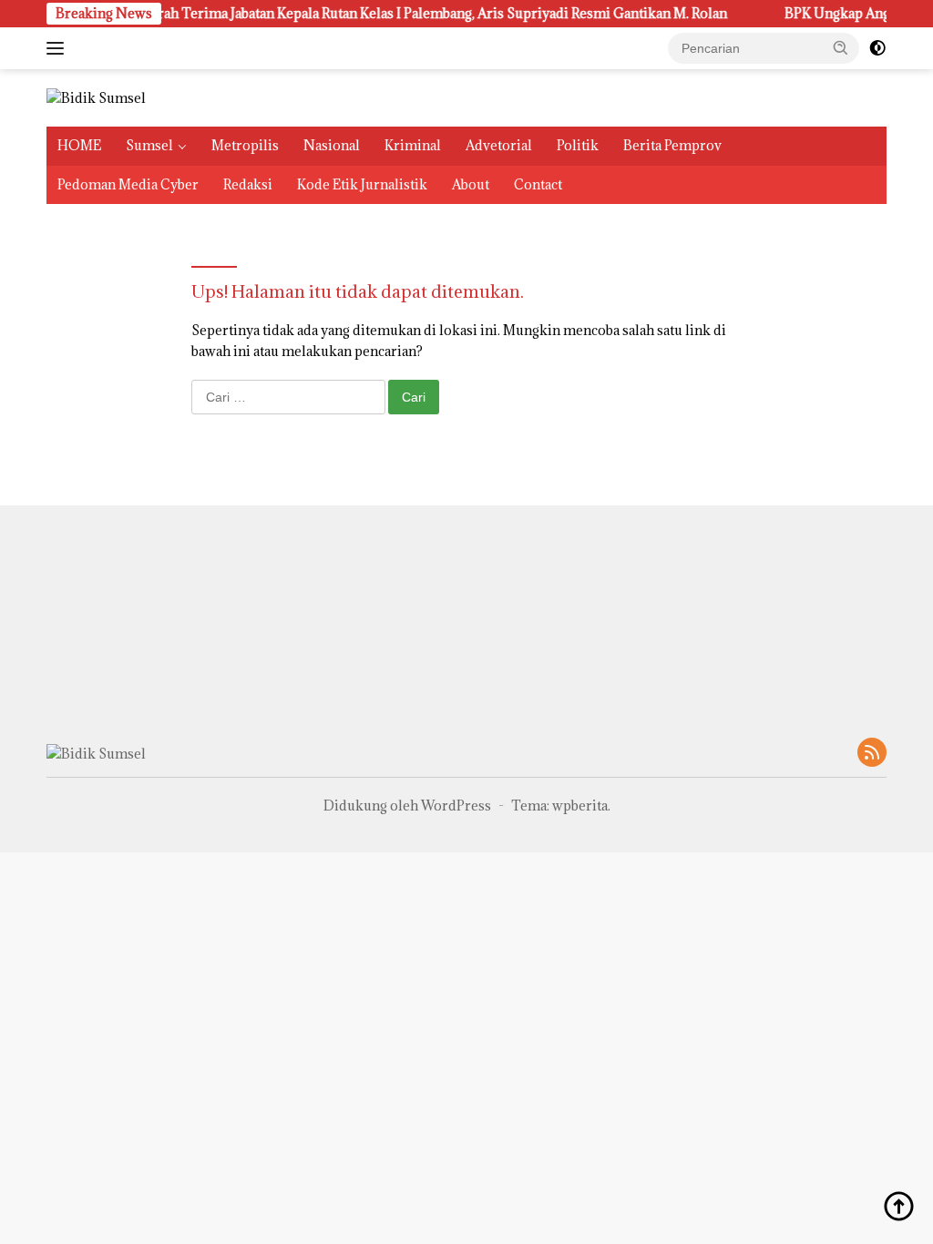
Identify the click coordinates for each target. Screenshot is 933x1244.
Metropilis (245, 145)
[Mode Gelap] (877, 48)
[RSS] (872, 754)
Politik (578, 145)
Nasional (331, 145)
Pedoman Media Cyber (128, 184)
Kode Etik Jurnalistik (362, 184)
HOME (79, 145)
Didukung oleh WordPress (407, 805)
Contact (538, 184)
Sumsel (149, 145)
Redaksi (247, 184)
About (470, 184)
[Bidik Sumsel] (96, 97)
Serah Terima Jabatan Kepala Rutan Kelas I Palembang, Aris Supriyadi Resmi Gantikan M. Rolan (416, 13)
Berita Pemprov (672, 145)
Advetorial (499, 145)
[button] (841, 47)
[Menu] (58, 48)
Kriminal (412, 145)
